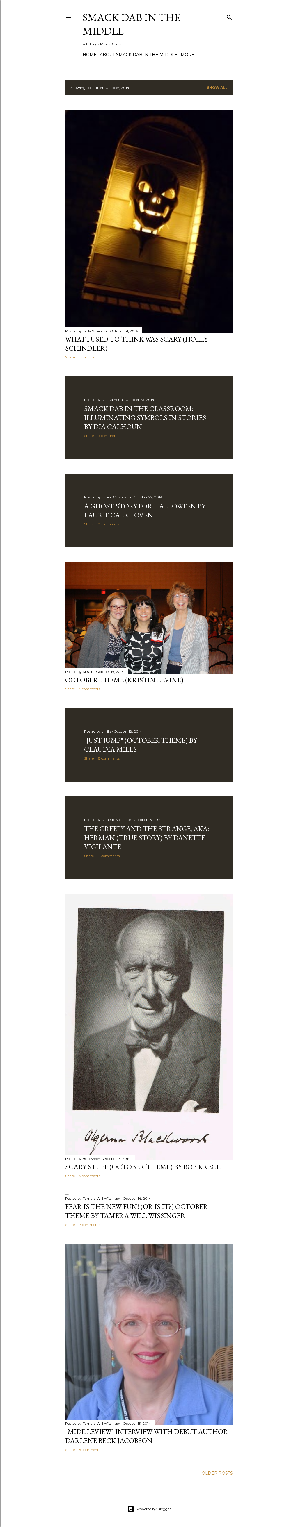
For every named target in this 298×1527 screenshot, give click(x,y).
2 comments (108, 524)
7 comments (89, 1224)
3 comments (108, 435)
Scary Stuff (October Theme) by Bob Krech (143, 1166)
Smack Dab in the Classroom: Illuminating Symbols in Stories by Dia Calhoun (145, 417)
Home (90, 54)
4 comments (109, 855)
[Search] (229, 16)
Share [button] (70, 357)
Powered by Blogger (153, 1509)
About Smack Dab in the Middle (139, 54)
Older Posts (217, 1473)
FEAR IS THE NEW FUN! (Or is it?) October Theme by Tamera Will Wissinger (136, 1211)
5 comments (89, 689)
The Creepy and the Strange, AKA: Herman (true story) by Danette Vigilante (146, 837)
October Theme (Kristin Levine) (124, 679)
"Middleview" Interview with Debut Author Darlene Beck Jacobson (146, 1436)
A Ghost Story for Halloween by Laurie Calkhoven (144, 510)
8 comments (109, 758)
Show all (217, 87)
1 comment (88, 357)
